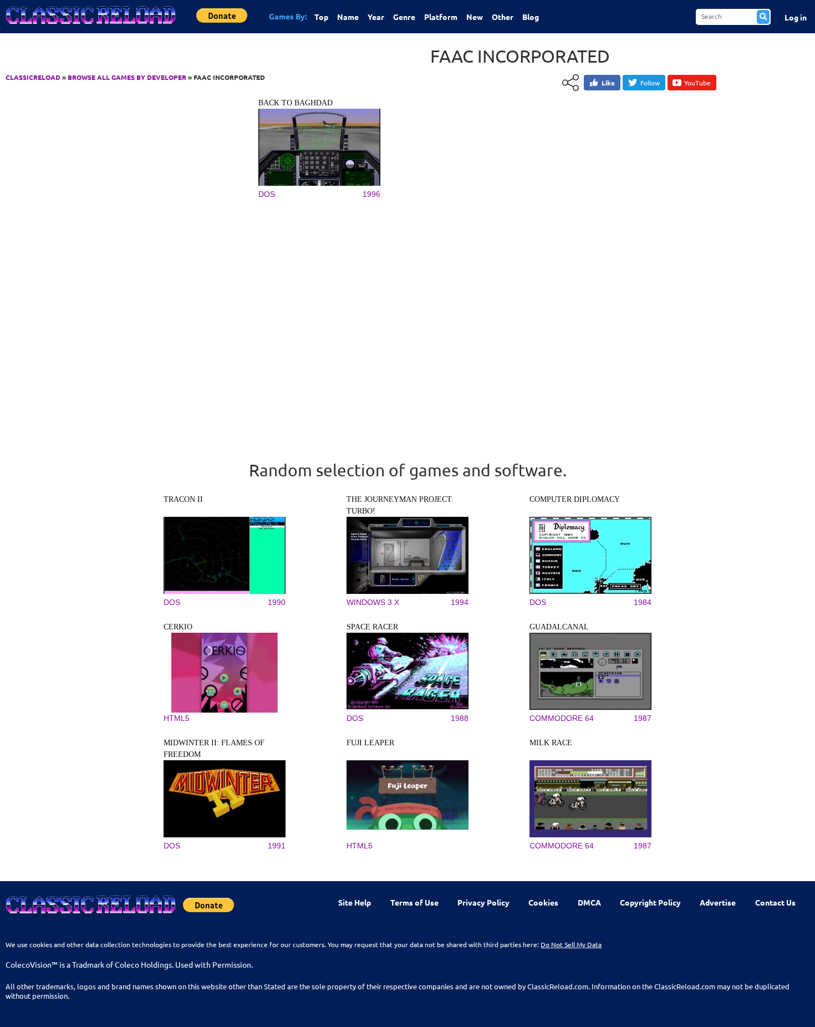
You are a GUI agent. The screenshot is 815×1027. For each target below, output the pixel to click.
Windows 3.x (373, 602)
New (474, 17)
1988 (459, 718)
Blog (530, 17)
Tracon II (183, 499)
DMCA (589, 902)
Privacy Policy (483, 902)
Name (348, 17)
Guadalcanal (559, 627)
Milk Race (550, 743)
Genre (404, 17)
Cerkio (178, 627)
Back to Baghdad (295, 103)
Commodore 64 (561, 718)
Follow (650, 82)
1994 (459, 602)
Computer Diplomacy (574, 499)
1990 (277, 602)
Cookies (543, 902)
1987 (642, 718)
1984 (642, 602)
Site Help (354, 902)
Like (608, 82)
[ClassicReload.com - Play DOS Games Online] (90, 26)
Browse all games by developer (127, 77)
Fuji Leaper (370, 743)
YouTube (697, 82)
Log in (796, 17)
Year (376, 17)
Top (321, 17)
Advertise (718, 902)
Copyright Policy (650, 902)
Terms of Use (414, 902)
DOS (266, 194)
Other (502, 17)
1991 (277, 845)
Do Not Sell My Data (571, 944)
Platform (440, 17)
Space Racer (372, 627)
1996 (371, 194)
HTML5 (177, 718)
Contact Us (775, 902)
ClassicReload (33, 77)
